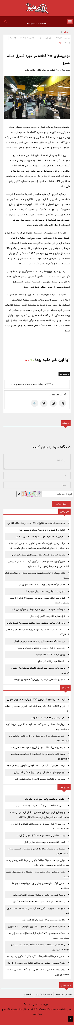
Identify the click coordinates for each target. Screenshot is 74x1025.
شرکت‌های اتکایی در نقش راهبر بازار (47, 616)
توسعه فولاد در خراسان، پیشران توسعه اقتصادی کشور (39, 895)
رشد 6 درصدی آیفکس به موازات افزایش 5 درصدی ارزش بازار (36, 963)
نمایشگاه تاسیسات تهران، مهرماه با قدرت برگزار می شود (38, 609)
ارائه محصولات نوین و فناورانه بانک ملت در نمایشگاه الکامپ (36, 523)
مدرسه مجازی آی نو (44, 994)
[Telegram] (62, 403)
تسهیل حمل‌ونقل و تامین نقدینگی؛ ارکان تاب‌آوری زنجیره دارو (36, 956)
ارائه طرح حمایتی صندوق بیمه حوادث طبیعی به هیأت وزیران (35, 623)
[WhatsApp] (53, 403)
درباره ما (44, 1004)
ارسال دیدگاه (61, 504)
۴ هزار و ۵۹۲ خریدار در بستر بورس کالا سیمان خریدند (39, 679)
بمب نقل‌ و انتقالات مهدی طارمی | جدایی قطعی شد (40, 779)
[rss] (25, 1004)
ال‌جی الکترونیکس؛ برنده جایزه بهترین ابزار (44, 842)
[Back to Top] (70, 1019)
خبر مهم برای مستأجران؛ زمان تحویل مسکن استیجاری (39, 772)
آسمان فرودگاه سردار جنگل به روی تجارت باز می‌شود (39, 806)
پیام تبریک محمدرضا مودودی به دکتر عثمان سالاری (40, 537)
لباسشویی (28, 994)
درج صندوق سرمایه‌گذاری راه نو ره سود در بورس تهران (39, 641)
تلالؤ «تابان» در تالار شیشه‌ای (51, 661)
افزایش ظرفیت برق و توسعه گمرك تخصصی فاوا (42, 530)
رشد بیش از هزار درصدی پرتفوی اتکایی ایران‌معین (41, 648)
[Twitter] (43, 403)
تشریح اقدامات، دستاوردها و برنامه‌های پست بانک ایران (38, 555)
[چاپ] (60, 42)
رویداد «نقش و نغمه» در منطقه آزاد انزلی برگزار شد (40, 835)
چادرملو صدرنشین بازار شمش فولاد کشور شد (43, 920)
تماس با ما (33, 1004)
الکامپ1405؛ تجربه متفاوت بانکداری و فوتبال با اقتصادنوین (36, 926)
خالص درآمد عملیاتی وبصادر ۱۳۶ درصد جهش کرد (41, 584)
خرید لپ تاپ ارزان (64, 994)
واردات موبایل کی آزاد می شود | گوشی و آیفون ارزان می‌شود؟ (35, 766)
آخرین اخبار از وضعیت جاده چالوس (48, 718)
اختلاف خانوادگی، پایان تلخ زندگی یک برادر (44, 799)
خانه (66, 32)
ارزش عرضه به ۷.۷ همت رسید (50, 654)
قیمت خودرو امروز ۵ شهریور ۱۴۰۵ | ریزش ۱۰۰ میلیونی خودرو (36, 699)
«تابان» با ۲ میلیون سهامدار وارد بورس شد (44, 591)
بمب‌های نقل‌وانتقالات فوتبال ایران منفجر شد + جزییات (38, 747)
